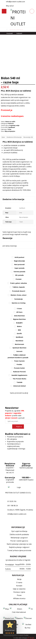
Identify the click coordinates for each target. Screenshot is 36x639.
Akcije (19, 579)
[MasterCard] (8, 618)
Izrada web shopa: (20, 638)
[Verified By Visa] (27, 626)
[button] (18, 5)
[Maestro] (18, 618)
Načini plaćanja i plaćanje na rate (19, 544)
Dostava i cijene (19, 592)
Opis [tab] (3, 137)
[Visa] (30, 610)
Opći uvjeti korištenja (19, 531)
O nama (19, 582)
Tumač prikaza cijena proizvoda (19, 550)
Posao (19, 595)
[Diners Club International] (18, 610)
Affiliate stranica (19, 598)
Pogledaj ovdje (14, 125)
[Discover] (27, 618)
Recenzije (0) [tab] (28, 137)
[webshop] (18, 18)
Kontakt (19, 586)
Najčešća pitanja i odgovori (19, 547)
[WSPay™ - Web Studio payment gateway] (6, 610)
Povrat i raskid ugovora (19, 541)
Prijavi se (19, 426)
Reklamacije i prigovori (19, 538)
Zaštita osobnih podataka (19, 534)
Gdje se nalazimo (19, 589)
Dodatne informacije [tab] (14, 137)
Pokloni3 (11, 123)
